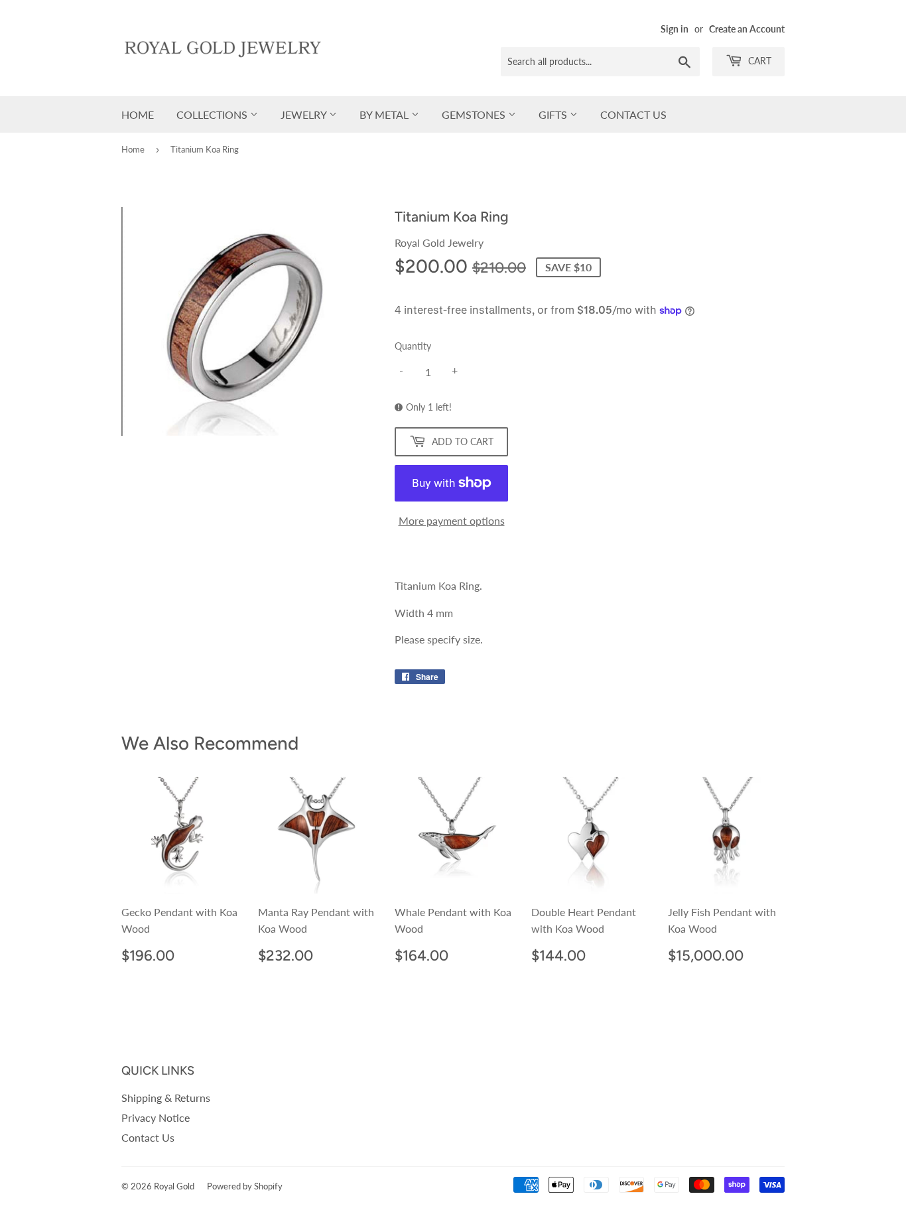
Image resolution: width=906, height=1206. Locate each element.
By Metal (385, 114)
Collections (213, 114)
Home (137, 114)
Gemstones (475, 114)
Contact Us (633, 114)
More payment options (452, 520)
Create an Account (747, 29)
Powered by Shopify (245, 1186)
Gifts (554, 114)
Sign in (674, 29)
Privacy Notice (155, 1117)
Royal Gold (174, 1186)
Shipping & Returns (165, 1097)
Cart (758, 60)
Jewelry (305, 114)
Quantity (413, 346)
